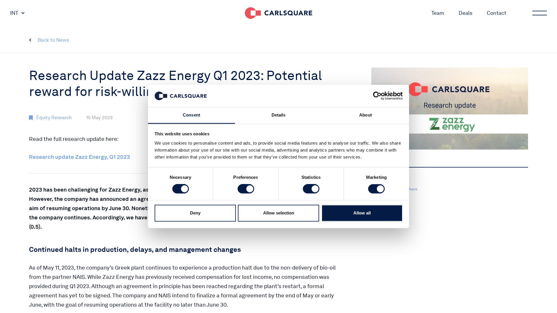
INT (14, 13)
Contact (496, 13)
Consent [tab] (191, 114)
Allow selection (278, 212)
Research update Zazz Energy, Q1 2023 (79, 157)
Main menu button (540, 13)
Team (437, 13)
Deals (465, 13)
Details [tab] (279, 114)
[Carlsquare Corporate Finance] (278, 13)
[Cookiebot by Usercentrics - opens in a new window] (377, 96)
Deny (195, 212)
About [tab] (365, 114)
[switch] (246, 189)
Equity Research (54, 117)
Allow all (362, 212)
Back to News (53, 40)
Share (411, 189)
